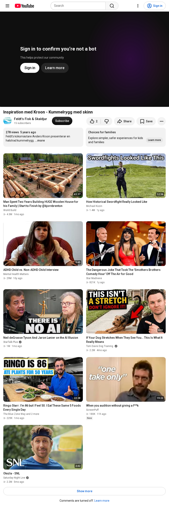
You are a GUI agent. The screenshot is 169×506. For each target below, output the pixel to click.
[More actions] (161, 121)
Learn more (101, 500)
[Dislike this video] (106, 121)
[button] (126, 137)
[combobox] (79, 5)
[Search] (112, 6)
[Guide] (7, 5)
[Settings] (137, 5)
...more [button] (40, 140)
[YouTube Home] (24, 6)
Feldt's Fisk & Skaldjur (30, 119)
